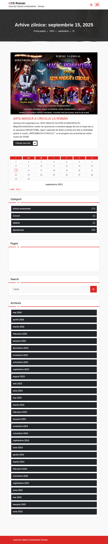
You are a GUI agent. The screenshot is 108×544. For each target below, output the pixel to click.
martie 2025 (18, 405)
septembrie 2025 (21, 369)
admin (21, 107)
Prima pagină (40, 31)
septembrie (63, 31)
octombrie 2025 (20, 362)
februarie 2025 (20, 412)
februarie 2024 (20, 469)
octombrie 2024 (20, 433)
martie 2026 (18, 327)
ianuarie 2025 (19, 419)
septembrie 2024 (21, 440)
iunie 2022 (18, 511)
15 (16, 170)
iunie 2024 (18, 447)
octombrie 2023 (20, 476)
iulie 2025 (17, 383)
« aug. (12, 189)
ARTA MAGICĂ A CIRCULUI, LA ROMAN (40, 118)
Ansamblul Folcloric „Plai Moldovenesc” (32, 249)
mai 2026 (17, 312)
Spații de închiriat (22, 268)
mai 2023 (17, 497)
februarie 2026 (20, 334)
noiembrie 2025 (20, 355)
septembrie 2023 (21, 483)
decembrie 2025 (20, 348)
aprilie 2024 (18, 454)
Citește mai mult (23, 143)
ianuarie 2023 (19, 504)
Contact (17, 254)
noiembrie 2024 (20, 426)
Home (16, 259)
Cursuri (16, 216)
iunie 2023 (18, 490)
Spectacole (39, 111)
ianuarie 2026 (19, 341)
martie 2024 (18, 462)
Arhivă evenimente (24, 111)
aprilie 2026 (18, 319)
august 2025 (19, 376)
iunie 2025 (18, 390)
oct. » (18, 189)
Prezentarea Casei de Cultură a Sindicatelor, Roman (37, 263)
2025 (52, 31)
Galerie (16, 223)
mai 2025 (17, 398)
